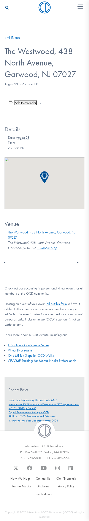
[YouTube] (44, 470)
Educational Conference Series (28, 345)
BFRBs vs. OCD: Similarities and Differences (33, 416)
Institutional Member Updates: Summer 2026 (33, 420)
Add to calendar (25, 103)
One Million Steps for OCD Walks (31, 355)
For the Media (21, 486)
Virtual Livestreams (20, 350)
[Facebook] (29, 470)
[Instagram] (57, 470)
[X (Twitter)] (15, 470)
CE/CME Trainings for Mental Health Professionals (42, 361)
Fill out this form (56, 304)
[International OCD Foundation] (44, 11)
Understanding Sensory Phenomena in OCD (33, 399)
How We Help (20, 478)
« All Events (12, 38)
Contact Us (43, 478)
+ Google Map (47, 248)
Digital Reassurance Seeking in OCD (29, 412)
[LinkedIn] (71, 470)
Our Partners (43, 494)
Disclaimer (44, 486)
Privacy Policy (66, 486)
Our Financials (66, 478)
